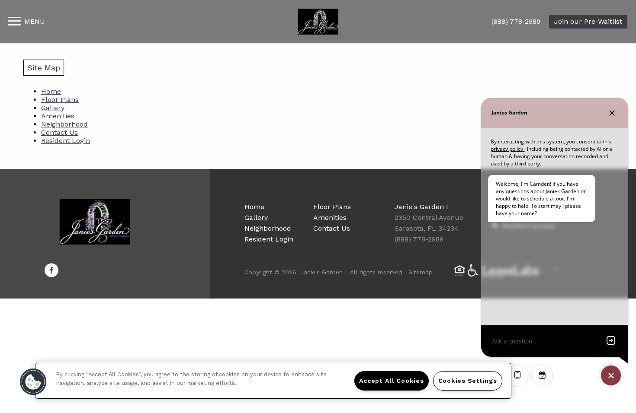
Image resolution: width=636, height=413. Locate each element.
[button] (51, 270)
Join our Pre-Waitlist (588, 21)
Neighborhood (64, 124)
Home (51, 91)
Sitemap (420, 272)
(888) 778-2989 (515, 21)
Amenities (57, 116)
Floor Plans (60, 99)
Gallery (52, 108)
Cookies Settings (467, 380)
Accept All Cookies (391, 380)
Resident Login (65, 141)
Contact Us (59, 132)
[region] (273, 380)
